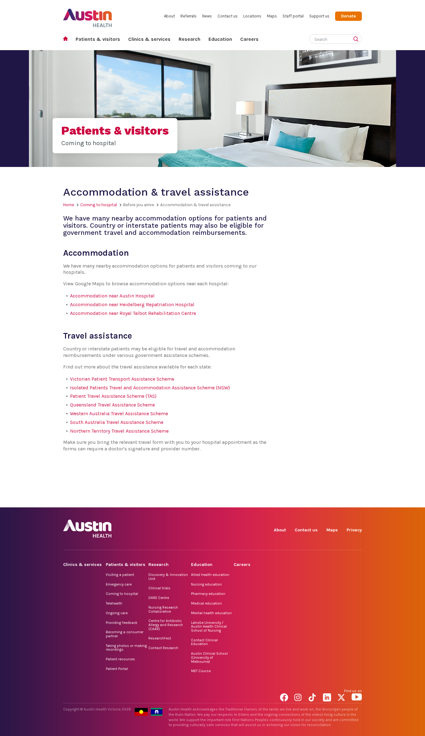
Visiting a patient (120, 574)
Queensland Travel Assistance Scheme (112, 405)
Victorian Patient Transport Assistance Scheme (122, 379)
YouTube (357, 500)
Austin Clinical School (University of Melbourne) (209, 657)
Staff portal (293, 16)
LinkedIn (328, 500)
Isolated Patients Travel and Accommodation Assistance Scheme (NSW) (150, 388)
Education (220, 39)
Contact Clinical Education (204, 642)
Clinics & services (149, 39)
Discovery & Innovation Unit (168, 576)
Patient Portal (117, 669)
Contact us (227, 16)
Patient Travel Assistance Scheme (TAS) (113, 396)
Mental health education (211, 613)
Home (67, 39)
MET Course (201, 671)
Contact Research (163, 648)
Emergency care (119, 584)
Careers (249, 39)
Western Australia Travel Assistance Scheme (119, 413)
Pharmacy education (208, 593)
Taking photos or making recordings (126, 647)
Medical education (206, 603)
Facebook (285, 500)
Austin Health (87, 15)
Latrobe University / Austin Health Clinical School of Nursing (209, 626)
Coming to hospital (98, 204)
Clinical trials (159, 588)
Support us (319, 16)
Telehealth (114, 603)
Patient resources (120, 659)
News (207, 16)
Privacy (354, 530)
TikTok (314, 500)
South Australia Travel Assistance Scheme (116, 422)
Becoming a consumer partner (124, 634)
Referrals (188, 16)
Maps (272, 16)
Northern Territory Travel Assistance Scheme (119, 431)
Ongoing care (117, 613)
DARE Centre (158, 598)
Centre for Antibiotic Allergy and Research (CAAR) (165, 625)
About (169, 16)
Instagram (299, 500)
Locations (252, 16)
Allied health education (210, 574)
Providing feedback (121, 622)
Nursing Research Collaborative (163, 609)
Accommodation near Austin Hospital (112, 296)
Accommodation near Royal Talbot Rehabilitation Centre (133, 313)
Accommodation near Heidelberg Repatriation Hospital (132, 304)
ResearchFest (159, 638)
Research (189, 39)
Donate (348, 16)
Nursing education (206, 584)
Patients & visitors (98, 39)
